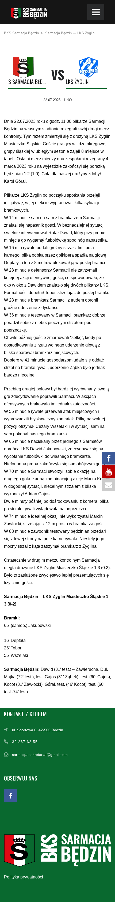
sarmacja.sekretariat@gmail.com (40, 754)
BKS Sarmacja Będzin (24, 81)
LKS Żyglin (77, 81)
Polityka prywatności (23, 877)
